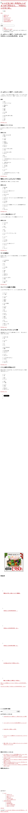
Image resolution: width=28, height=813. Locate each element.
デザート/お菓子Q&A (11, 804)
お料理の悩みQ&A (7, 21)
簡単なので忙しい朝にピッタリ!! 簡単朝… (12, 593)
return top (2, 808)
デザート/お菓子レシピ (8, 20)
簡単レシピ (6, 16)
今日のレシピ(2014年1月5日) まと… (11, 628)
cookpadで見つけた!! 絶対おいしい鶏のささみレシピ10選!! (15, 716)
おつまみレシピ (7, 18)
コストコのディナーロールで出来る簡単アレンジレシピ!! (15, 722)
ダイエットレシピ (7, 17)
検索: (2, 711)
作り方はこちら (4, 122)
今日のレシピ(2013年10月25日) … (11, 610)
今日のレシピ (6, 15)
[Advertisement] (14, 78)
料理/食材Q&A (9, 803)
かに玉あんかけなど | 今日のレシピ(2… (11, 663)
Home (5, 27)
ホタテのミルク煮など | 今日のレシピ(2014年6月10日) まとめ (13, 686)
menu (2, 13)
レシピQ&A (9, 802)
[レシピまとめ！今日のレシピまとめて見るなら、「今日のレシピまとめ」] (14, 8)
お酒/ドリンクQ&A (10, 805)
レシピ (11, 29)
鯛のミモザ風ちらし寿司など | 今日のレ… (12, 680)
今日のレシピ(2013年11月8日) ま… (11, 645)
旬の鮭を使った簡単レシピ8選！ (10, 729)
